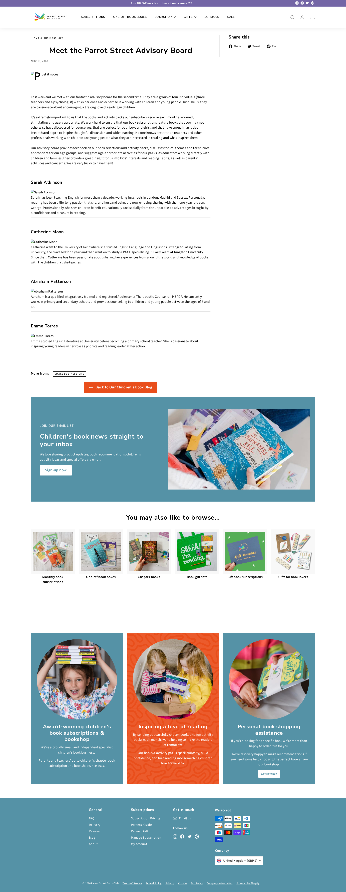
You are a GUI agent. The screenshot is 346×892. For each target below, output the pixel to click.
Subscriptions (93, 17)
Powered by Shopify (248, 883)
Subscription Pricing (145, 818)
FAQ (92, 818)
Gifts (188, 17)
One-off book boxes (130, 17)
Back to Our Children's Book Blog (123, 387)
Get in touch (269, 774)
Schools (211, 17)
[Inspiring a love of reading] (173, 679)
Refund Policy (154, 883)
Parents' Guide (141, 825)
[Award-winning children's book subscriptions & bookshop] (77, 679)
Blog (92, 837)
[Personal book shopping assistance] (269, 679)
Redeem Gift (139, 831)
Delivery (94, 825)
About (93, 844)
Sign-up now (56, 470)
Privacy (170, 883)
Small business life (48, 38)
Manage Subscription (146, 837)
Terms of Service (132, 883)
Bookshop (164, 17)
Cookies (182, 883)
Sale (230, 17)
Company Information (219, 883)
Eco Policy (197, 883)
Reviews (95, 831)
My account (139, 844)
